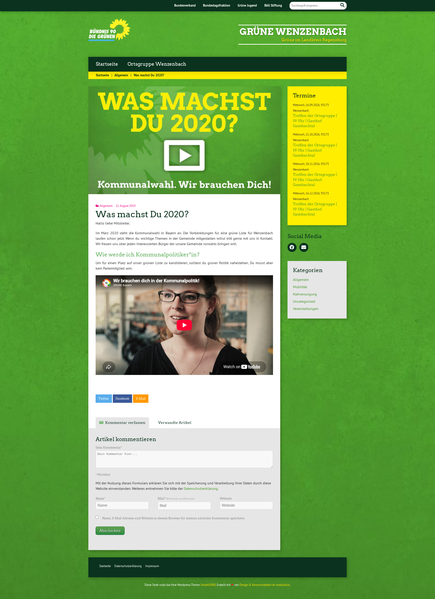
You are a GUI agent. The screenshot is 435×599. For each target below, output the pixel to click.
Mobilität (300, 287)
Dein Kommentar (109, 447)
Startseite (107, 64)
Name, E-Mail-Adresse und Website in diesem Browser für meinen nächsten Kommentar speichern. (173, 518)
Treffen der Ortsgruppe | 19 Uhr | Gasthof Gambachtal (315, 121)
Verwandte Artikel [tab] (174, 422)
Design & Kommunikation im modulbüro (264, 585)
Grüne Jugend (247, 5)
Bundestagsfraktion (216, 5)
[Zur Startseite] (109, 39)
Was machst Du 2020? (142, 214)
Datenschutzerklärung (201, 488)
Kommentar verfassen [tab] (125, 422)
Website (226, 498)
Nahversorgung (305, 294)
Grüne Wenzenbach (293, 31)
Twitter (104, 398)
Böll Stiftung (273, 5)
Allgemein (121, 75)
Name (100, 498)
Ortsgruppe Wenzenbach (157, 64)
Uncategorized (304, 301)
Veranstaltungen (305, 308)
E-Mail (140, 398)
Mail (176, 498)
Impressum (152, 566)
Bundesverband (185, 5)
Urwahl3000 (208, 585)
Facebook (122, 398)
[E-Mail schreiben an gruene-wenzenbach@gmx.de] (303, 247)
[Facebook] (292, 247)
